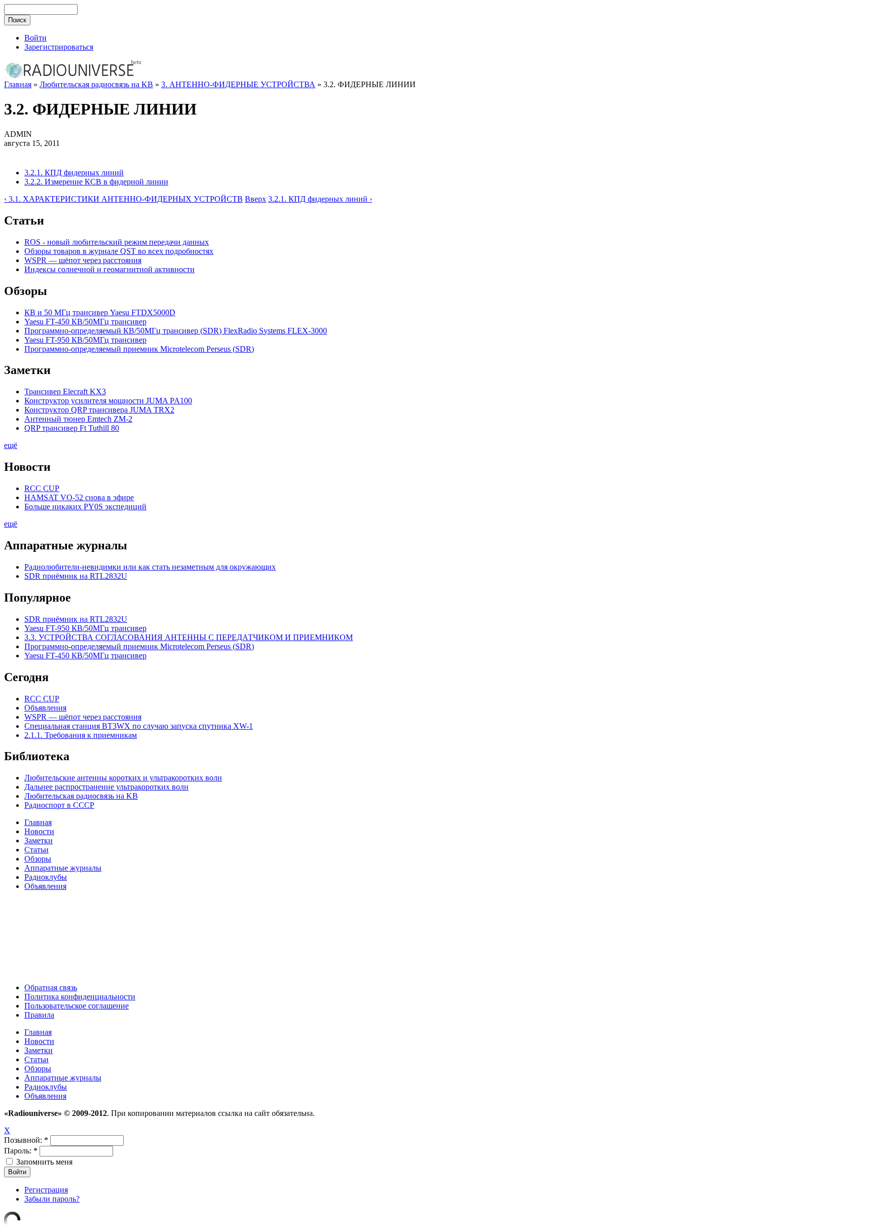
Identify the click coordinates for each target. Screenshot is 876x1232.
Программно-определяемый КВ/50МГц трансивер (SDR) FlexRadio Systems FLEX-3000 (175, 330)
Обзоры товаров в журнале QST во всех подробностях (118, 251)
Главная (17, 84)
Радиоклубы (45, 877)
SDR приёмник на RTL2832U (75, 576)
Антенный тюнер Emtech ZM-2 (78, 419)
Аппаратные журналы (62, 868)
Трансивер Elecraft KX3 (65, 391)
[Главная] (72, 77)
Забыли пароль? (52, 1198)
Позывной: (26, 1140)
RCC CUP (41, 488)
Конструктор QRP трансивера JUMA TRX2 (99, 409)
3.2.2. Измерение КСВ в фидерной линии (96, 181)
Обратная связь (50, 987)
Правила (39, 1015)
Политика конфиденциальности (79, 996)
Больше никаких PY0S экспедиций (85, 506)
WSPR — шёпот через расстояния (82, 260)
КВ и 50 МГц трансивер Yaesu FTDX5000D (99, 312)
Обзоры (37, 858)
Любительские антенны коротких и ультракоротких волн (123, 777)
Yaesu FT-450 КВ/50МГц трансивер (85, 321)
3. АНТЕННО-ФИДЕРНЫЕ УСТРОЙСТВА (238, 84)
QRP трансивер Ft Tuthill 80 (71, 428)
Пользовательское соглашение (76, 1005)
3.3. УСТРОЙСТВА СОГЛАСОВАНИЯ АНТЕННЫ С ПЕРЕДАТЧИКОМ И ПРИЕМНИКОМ (188, 637)
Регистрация (46, 1189)
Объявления (45, 707)
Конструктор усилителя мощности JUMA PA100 (108, 400)
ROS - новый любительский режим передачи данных (116, 242)
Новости (39, 831)
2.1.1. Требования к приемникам (80, 735)
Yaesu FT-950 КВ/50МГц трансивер (85, 339)
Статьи (36, 849)
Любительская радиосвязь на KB (96, 84)
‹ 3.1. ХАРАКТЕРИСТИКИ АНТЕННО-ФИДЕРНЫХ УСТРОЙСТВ (123, 199)
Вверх (255, 199)
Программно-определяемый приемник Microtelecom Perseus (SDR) (139, 349)
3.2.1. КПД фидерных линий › (320, 199)
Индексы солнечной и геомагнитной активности (109, 269)
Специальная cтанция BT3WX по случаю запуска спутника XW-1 (138, 726)
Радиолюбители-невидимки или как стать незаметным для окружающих (150, 567)
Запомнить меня (43, 1162)
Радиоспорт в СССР (59, 805)
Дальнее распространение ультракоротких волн (106, 786)
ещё (10, 445)
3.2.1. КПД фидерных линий (74, 172)
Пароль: (21, 1150)
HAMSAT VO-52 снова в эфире (79, 497)
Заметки (38, 840)
